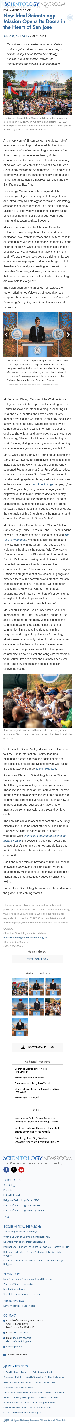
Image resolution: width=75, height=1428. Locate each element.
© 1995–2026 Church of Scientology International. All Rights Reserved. (29, 1420)
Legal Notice (31, 1422)
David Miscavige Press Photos (19, 1305)
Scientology (9, 1185)
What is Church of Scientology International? (26, 1236)
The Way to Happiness (24, 1397)
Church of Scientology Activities (19, 1284)
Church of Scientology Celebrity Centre (23, 1210)
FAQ (6, 1217)
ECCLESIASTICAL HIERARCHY (22, 1227)
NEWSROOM (11, 1274)
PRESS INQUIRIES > (37, 959)
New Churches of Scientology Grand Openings (27, 1279)
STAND (6, 1397)
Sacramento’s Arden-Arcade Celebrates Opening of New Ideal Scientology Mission (36, 1119)
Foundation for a (32, 1083)
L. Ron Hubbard (46, 768)
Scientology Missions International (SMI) (24, 1241)
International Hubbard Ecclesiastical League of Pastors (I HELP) (36, 1246)
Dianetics (8, 1190)
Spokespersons (14, 1346)
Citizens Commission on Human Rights (22, 1413)
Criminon (41, 1397)
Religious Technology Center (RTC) (21, 1200)
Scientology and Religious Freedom (21, 1294)
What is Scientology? (36, 1377)
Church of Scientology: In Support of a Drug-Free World (37, 1090)
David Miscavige (56, 1377)
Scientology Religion (13, 1377)
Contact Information (17, 1355)
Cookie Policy (8, 1422)
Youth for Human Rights (40, 1408)
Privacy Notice (61, 1420)
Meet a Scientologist (14, 1288)
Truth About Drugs (42, 484)
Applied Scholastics (12, 1402)
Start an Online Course (44, 1382)
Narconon (53, 1397)
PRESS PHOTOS (13, 1301)
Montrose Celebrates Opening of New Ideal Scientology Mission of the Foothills (37, 1129)
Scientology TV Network (27, 1097)
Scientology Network (42, 1372)
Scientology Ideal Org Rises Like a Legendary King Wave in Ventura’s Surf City (37, 1140)
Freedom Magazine (54, 1392)
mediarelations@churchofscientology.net (25, 937)
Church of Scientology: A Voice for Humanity (31, 1070)
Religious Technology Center (17, 1382)
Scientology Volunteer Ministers (18, 1387)
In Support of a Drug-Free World (40, 1402)
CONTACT (10, 1316)
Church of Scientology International (22, 1205)
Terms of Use (20, 1422)
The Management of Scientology (20, 1231)
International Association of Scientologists (23, 1392)
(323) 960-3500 (21, 1332)
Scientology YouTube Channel (30, 1077)
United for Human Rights (15, 1408)
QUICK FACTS (12, 1180)
